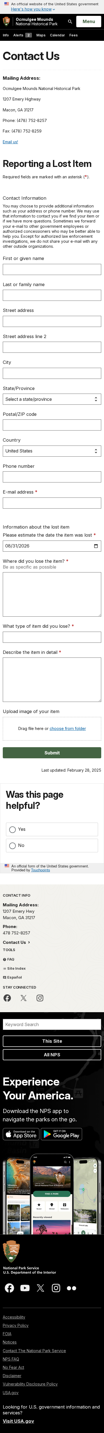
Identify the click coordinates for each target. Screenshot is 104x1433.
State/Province (19, 388)
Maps (40, 35)
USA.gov (11, 1392)
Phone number (19, 466)
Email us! (10, 141)
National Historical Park (37, 21)
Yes (22, 829)
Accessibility (14, 1317)
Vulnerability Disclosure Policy (30, 1384)
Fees (73, 35)
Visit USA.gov (18, 1421)
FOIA (7, 1333)
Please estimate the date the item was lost (49, 535)
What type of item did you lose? (38, 626)
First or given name (23, 258)
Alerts (21, 35)
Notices (10, 1342)
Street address (18, 310)
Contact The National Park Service (34, 1350)
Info (6, 35)
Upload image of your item (31, 711)
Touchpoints (40, 869)
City (7, 362)
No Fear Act (13, 1367)
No (21, 845)
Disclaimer (12, 1375)
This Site (52, 1041)
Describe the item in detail (32, 652)
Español (14, 977)
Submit (52, 753)
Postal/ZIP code (20, 414)
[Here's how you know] (52, 7)
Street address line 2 (24, 336)
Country (12, 440)
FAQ (10, 959)
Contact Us (15, 942)
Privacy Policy (16, 1325)
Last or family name (24, 284)
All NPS (52, 1054)
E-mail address (20, 492)
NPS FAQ (11, 1359)
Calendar (57, 35)
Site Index (16, 968)
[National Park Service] (6, 21)
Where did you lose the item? (36, 561)
